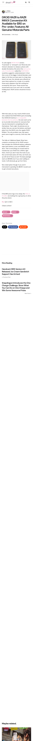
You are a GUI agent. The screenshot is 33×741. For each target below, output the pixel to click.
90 (6, 34)
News (6, 730)
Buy (3, 202)
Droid (6, 212)
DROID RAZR (15, 63)
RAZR (15, 212)
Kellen (8, 11)
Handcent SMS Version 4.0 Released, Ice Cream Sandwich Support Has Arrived (15, 271)
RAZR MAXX (25, 71)
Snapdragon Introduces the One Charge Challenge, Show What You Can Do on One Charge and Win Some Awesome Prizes (16, 287)
